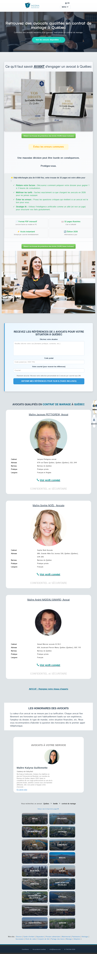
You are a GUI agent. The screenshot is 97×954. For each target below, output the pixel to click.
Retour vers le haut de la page (47, 808)
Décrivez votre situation (49, 339)
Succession (20, 938)
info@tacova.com (55, 949)
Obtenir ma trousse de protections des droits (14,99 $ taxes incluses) (48, 136)
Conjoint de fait (43, 938)
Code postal (48, 358)
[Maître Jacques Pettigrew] (48, 437)
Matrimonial (66, 936)
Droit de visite (30, 938)
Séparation (40, 936)
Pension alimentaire (53, 936)
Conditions (25, 949)
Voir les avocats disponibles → (48, 40)
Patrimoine (76, 936)
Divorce (19, 936)
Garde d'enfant (28, 936)
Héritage (85, 936)
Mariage (69, 938)
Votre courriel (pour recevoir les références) (48, 366)
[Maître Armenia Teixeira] (52, 756)
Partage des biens (57, 938)
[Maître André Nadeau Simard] (48, 622)
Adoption (77, 938)
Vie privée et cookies (39, 949)
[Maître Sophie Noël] (48, 528)
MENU (64, 7)
